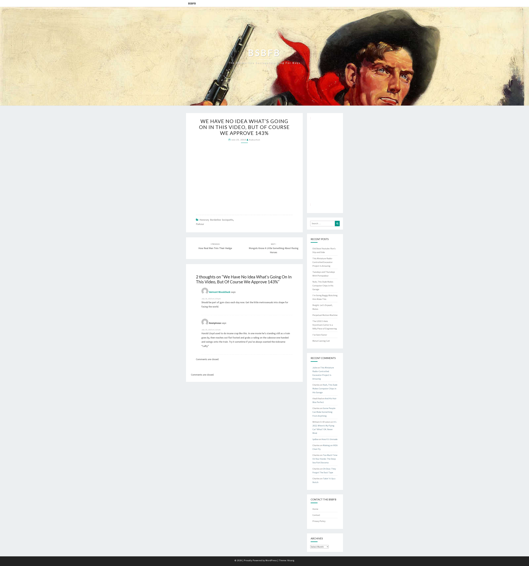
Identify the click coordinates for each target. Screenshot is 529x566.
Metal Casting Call (321, 340)
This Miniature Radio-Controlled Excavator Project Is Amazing (322, 262)
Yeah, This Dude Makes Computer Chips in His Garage (322, 285)
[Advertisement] (325, 161)
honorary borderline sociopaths (216, 219)
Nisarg (290, 560)
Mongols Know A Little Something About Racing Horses (273, 248)
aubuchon (254, 140)
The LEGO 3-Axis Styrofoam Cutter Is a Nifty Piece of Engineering (324, 325)
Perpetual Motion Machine (325, 315)
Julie (314, 367)
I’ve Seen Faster (319, 334)
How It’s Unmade (330, 439)
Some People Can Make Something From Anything (323, 412)
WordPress (271, 560)
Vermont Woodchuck (219, 292)
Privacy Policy (318, 521)
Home (315, 509)
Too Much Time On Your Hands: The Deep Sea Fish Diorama (324, 459)
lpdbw (315, 439)
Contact (316, 515)
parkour (200, 224)
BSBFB (192, 3)
